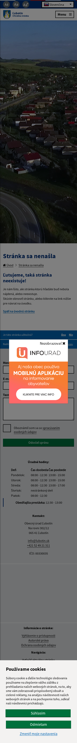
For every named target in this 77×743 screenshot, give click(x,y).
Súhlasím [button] (38, 713)
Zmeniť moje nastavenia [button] (38, 734)
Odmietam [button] (38, 724)
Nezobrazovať (51, 343)
